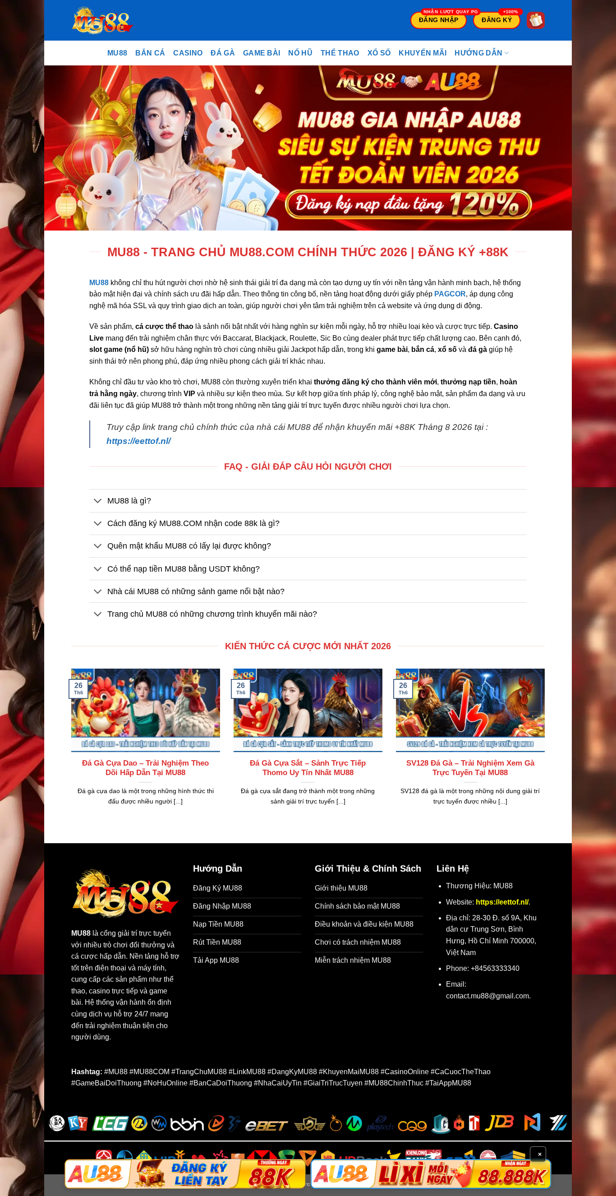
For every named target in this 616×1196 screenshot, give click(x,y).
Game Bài (261, 53)
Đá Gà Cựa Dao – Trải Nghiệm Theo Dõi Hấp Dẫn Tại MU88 (145, 768)
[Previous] (69, 748)
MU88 (117, 53)
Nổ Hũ (300, 53)
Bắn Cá (150, 53)
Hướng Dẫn (478, 53)
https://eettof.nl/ (138, 441)
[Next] (546, 748)
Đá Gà (223, 53)
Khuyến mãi (422, 53)
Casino (187, 53)
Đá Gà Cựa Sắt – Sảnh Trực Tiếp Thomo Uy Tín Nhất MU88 (308, 768)
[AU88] (185, 1174)
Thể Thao (340, 53)
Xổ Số (379, 53)
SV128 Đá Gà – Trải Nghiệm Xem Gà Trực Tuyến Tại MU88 (470, 768)
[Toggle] (98, 501)
